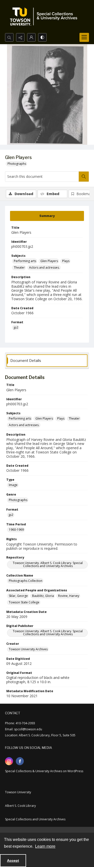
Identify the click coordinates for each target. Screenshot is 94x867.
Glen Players (49, 261)
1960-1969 (16, 529)
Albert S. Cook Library (20, 806)
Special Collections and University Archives (35, 819)
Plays (65, 261)
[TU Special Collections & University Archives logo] (45, 17)
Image (13, 485)
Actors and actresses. (44, 267)
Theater (19, 267)
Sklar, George (18, 596)
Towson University (18, 792)
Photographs (17, 164)
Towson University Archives (28, 649)
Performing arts (25, 261)
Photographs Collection (25, 581)
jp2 (16, 327)
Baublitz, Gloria (43, 596)
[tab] (47, 216)
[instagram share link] (9, 761)
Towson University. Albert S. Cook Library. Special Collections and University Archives (48, 564)
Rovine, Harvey (68, 596)
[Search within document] (84, 177)
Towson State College (24, 602)
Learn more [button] (45, 846)
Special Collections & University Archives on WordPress (44, 771)
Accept (13, 860)
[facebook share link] (20, 761)
